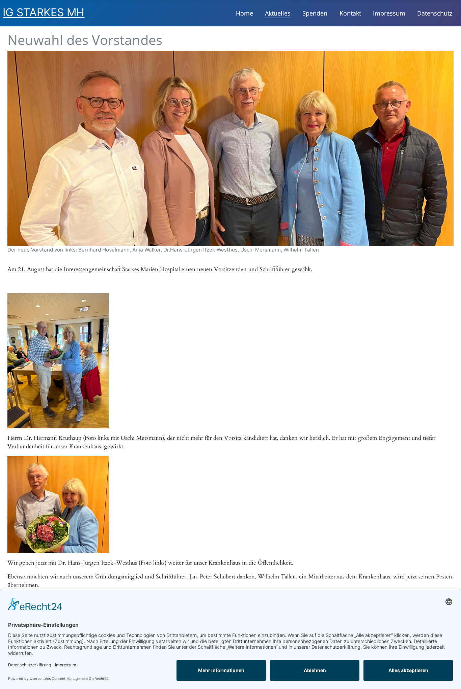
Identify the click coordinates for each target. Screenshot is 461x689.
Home (244, 13)
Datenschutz (434, 13)
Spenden (314, 13)
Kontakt (350, 13)
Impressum (389, 13)
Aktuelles (278, 13)
